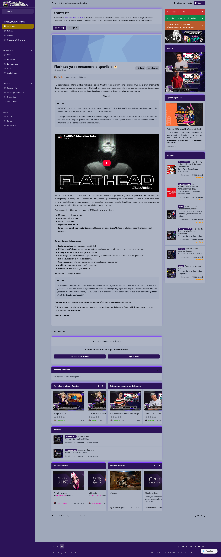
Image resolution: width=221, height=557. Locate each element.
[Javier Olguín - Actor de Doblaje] (185, 62)
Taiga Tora (187, 169)
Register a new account (80, 356)
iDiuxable (195, 169)
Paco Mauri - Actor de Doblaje (123, 413)
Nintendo (196, 191)
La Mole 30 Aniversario (64, 413)
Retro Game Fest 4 (97, 413)
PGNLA (86, 439)
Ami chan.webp (95, 493)
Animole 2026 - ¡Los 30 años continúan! (184, 129)
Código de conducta (177, 12)
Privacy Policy (57, 553)
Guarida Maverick (185, 191)
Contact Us (68, 553)
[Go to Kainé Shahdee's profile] (55, 503)
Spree (180, 169)
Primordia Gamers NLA (73, 439)
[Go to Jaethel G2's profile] (55, 420)
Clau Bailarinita (116, 493)
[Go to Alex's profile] (55, 77)
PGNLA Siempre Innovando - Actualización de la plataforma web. (180, 25)
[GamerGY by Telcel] (185, 82)
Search (9, 11)
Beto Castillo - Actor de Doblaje (158, 413)
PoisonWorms (183, 171)
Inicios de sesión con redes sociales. (183, 18)
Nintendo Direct (184, 194)
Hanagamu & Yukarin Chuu (157, 493)
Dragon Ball (182, 273)
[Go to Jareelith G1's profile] (90, 420)
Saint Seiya (182, 214)
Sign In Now (134, 356)
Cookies (78, 553)
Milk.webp (58, 493)
